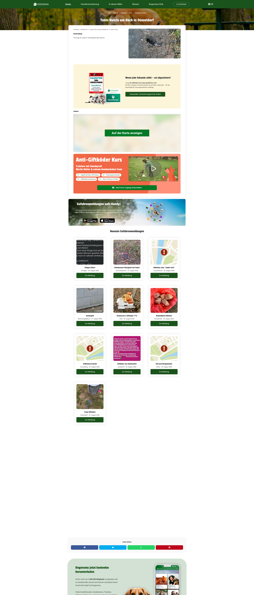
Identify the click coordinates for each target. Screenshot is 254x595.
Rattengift (90, 316)
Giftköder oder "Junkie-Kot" (164, 267)
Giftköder (115, 13)
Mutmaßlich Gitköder (164, 316)
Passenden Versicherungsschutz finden (145, 94)
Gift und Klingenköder (164, 364)
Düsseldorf (123, 13)
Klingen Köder (90, 267)
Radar (68, 4)
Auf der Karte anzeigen (127, 133)
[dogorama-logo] (41, 4)
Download (182, 4)
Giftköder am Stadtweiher (127, 364)
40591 (130, 13)
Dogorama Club (156, 4)
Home (109, 13)
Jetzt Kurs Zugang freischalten (128, 188)
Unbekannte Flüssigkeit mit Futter (127, 267)
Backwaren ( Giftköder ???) (127, 316)
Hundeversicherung (90, 4)
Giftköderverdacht (90, 364)
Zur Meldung (90, 275)
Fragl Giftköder (90, 412)
